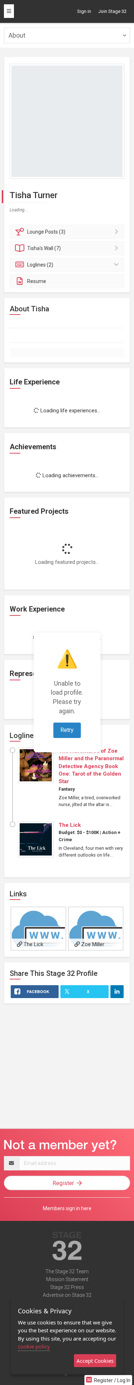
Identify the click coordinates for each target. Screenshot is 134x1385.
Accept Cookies (95, 1360)
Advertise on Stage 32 (67, 1295)
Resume (36, 281)
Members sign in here (67, 1208)
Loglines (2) (40, 265)
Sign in (84, 11)
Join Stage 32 (112, 11)
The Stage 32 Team (67, 1271)
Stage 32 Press (67, 1287)
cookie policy (34, 1346)
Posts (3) (46, 232)
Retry (67, 730)
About (17, 35)
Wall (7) (44, 248)
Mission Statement (67, 1279)
